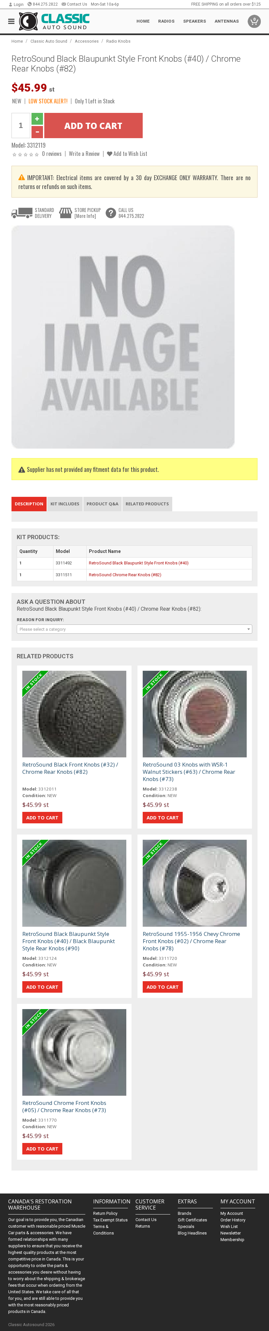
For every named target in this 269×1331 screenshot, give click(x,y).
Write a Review (84, 153)
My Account (231, 1213)
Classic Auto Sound (49, 41)
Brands (184, 1213)
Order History (232, 1219)
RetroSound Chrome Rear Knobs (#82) (125, 574)
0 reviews (52, 153)
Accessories (87, 41)
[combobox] (135, 629)
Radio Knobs (118, 41)
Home (143, 21)
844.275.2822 (45, 4)
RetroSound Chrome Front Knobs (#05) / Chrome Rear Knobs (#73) (64, 1106)
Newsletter (230, 1233)
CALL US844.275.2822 (131, 212)
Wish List (229, 1226)
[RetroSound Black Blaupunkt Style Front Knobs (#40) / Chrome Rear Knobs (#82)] (123, 336)
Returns (142, 1226)
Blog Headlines (192, 1233)
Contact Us (77, 4)
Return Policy (105, 1213)
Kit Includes (65, 504)
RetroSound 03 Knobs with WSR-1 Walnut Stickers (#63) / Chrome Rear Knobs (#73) (189, 772)
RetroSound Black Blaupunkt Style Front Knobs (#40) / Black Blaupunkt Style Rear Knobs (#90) (68, 941)
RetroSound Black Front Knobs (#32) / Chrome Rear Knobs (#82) (70, 768)
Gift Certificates (192, 1219)
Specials (186, 1226)
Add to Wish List (129, 153)
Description (29, 504)
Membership (232, 1239)
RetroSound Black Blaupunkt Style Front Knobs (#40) (139, 562)
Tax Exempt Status (110, 1219)
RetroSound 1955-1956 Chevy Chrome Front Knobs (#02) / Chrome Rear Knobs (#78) (191, 941)
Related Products (147, 504)
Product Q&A (102, 504)
